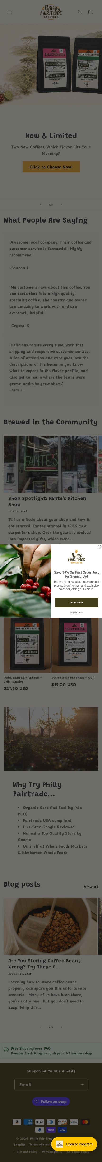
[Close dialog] (99, 547)
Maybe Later (76, 613)
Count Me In (77, 602)
